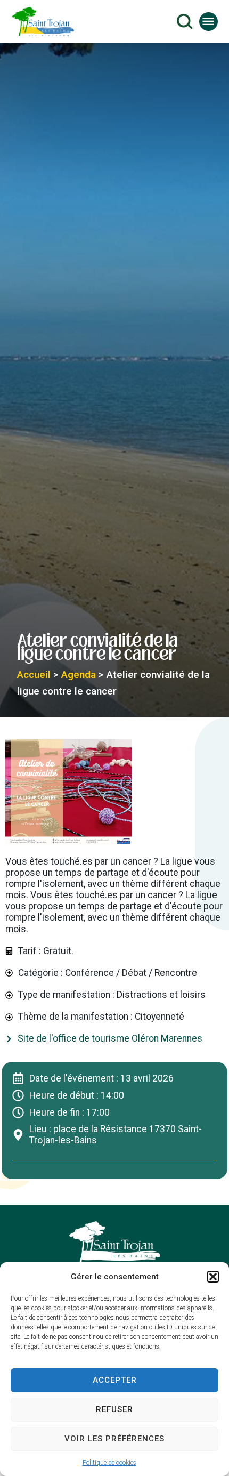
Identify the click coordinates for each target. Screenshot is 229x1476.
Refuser (114, 1409)
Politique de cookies (109, 1462)
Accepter (115, 1380)
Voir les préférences (114, 1438)
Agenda (78, 674)
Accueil (34, 674)
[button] (213, 1276)
